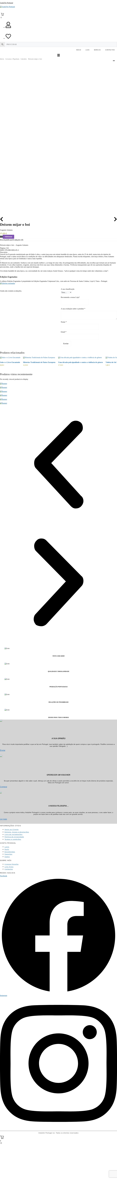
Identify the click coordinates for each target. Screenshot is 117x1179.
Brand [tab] (10, 240)
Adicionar (8, 237)
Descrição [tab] (4, 240)
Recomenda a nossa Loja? (70, 297)
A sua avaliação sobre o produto (73, 309)
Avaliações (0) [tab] (18, 240)
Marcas (97, 50)
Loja (87, 50)
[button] (58, 55)
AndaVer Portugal (6, 3)
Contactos (110, 50)
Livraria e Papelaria (12, 59)
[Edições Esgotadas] (7, 283)
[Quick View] (2, 367)
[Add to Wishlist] (1, 237)
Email (63, 332)
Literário (24, 59)
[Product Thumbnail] (114, 60)
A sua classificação (67, 289)
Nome (64, 322)
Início (78, 50)
